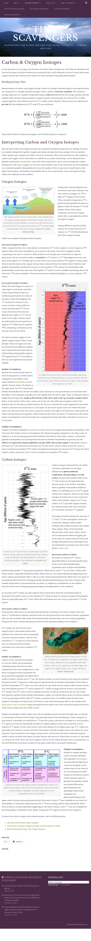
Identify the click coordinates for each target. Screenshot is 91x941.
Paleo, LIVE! (50, 3)
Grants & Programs (11, 15)
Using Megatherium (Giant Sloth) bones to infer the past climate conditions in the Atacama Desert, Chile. (22, 909)
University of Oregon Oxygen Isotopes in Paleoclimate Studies (33, 826)
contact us (62, 548)
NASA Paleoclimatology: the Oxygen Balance (26, 829)
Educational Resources (39, 9)
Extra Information (62, 9)
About (16, 3)
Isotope (19, 69)
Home (6, 3)
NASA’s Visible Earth (65, 671)
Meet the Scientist (68, 3)
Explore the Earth (32, 3)
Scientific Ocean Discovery (14, 9)
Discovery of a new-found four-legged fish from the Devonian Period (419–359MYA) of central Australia (22, 898)
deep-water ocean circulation (14, 704)
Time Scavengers (45, 33)
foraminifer (7, 663)
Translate (67, 885)
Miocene (47, 404)
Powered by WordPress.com (76, 924)
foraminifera (20, 382)
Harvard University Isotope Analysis (22, 822)
